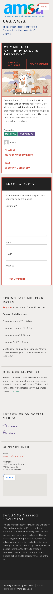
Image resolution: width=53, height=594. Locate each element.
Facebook (10, 433)
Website (10, 265)
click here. (15, 391)
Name (9, 242)
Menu (44, 6)
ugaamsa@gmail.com (13, 456)
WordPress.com (25, 589)
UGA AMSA (14, 21)
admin (13, 142)
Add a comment (39, 64)
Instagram (12, 426)
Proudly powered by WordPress (19, 585)
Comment (11, 206)
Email (9, 254)
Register (7, 307)
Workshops (26, 134)
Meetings (10, 134)
